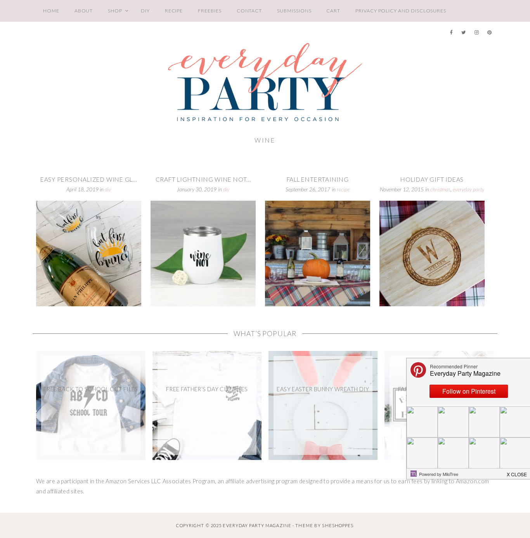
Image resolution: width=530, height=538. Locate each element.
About (83, 11)
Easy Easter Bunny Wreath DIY (323, 389)
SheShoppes (337, 525)
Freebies (209, 11)
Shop (115, 11)
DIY (145, 11)
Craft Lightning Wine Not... (203, 179)
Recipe (174, 11)
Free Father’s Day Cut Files (207, 389)
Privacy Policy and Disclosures (400, 11)
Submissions (294, 11)
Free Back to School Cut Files (90, 389)
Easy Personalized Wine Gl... (88, 179)
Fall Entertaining (318, 179)
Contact (249, 11)
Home (51, 11)
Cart (333, 11)
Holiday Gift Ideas (432, 179)
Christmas (440, 189)
